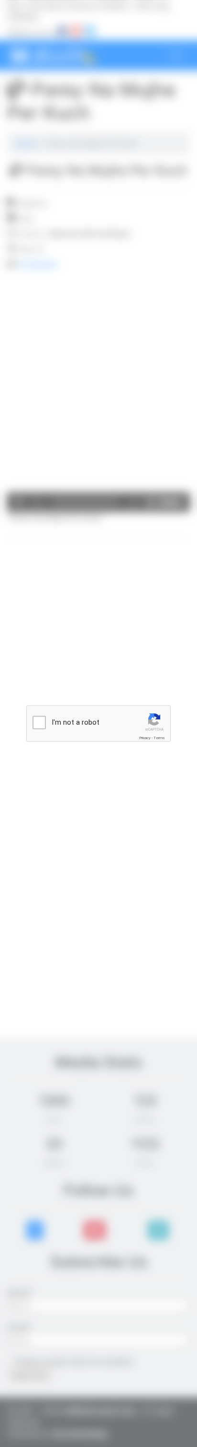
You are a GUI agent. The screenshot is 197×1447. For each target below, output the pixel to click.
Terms (159, 738)
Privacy (145, 738)
